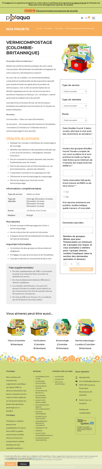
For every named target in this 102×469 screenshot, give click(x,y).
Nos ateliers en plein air (40, 387)
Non (67, 197)
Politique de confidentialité (84, 411)
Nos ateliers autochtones (40, 382)
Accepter (10, 464)
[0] (86, 18)
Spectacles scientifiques (60, 383)
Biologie (29, 215)
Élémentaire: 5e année (35, 206)
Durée (65, 114)
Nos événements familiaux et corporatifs (41, 423)
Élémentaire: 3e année (35, 201)
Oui (66, 192)
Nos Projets (17, 29)
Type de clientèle (71, 99)
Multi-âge (30, 199)
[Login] (82, 18)
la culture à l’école (78, 3)
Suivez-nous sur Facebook (85, 401)
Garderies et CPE (41, 428)
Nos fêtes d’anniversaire (40, 413)
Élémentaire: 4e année (35, 203)
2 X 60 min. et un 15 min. (36, 210)
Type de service (70, 85)
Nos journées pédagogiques (40, 396)
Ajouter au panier (81, 269)
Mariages (38, 430)
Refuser (23, 464)
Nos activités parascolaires (40, 401)
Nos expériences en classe (42, 377)
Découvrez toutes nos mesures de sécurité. (57, 10)
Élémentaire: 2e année (43, 199)
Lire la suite (37, 459)
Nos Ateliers (59, 376)
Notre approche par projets (41, 392)
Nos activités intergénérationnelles (44, 434)
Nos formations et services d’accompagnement (42, 407)
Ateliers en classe (33, 194)
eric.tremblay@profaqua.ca (89, 381)
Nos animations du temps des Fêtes (42, 439)
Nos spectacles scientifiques (41, 417)
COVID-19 (30, 10)
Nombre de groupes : (77, 247)
